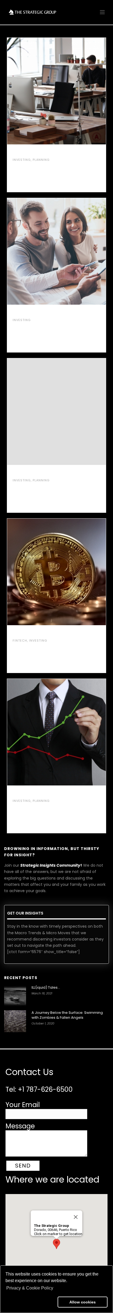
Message (20, 1126)
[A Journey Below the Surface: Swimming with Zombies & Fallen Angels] (15, 1021)
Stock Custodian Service (44, 793)
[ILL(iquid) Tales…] (15, 996)
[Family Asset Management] (68, 251)
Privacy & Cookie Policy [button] (29, 1288)
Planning (41, 160)
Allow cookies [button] (82, 1302)
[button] (30, 1302)
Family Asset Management (44, 313)
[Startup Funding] (68, 91)
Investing (22, 160)
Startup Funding (33, 152)
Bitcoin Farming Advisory (45, 633)
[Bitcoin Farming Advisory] (68, 572)
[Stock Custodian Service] (68, 732)
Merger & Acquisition (39, 473)
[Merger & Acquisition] (68, 412)
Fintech (20, 640)
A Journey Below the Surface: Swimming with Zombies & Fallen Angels (67, 1015)
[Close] (75, 1217)
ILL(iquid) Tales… (46, 987)
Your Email (22, 1104)
